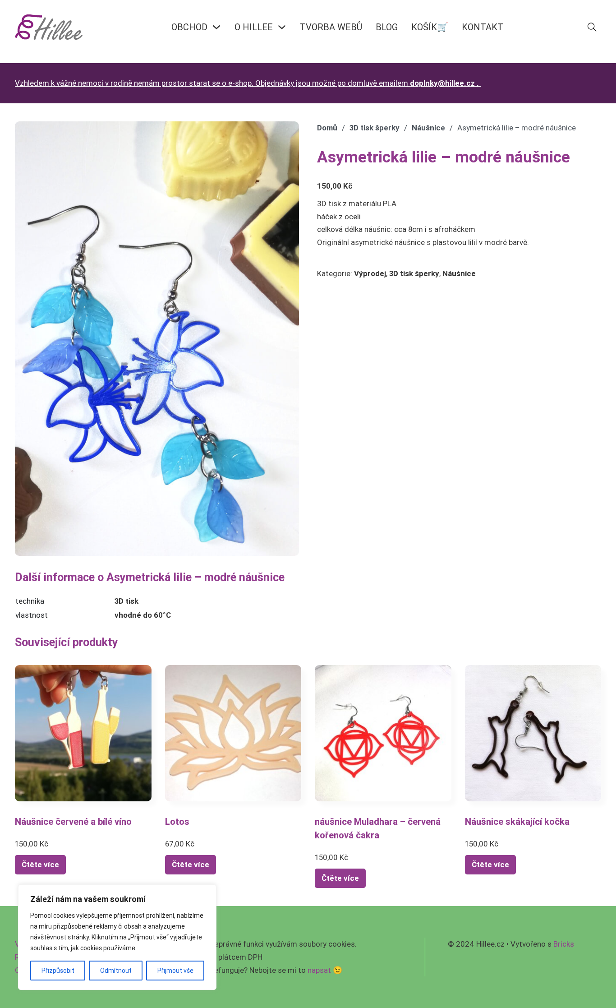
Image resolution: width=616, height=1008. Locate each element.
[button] (286, 133)
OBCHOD (189, 26)
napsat (319, 970)
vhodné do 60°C (143, 615)
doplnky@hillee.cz (442, 83)
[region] (117, 937)
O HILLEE (253, 26)
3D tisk (126, 601)
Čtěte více (40, 864)
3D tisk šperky (374, 128)
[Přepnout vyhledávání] (592, 27)
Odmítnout (116, 970)
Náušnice (428, 128)
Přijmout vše (175, 970)
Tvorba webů (331, 26)
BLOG (387, 26)
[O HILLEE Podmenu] (281, 27)
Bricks (563, 944)
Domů (327, 128)
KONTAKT (482, 26)
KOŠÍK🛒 (429, 26)
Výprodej (370, 273)
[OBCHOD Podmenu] (216, 27)
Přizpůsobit (57, 970)
